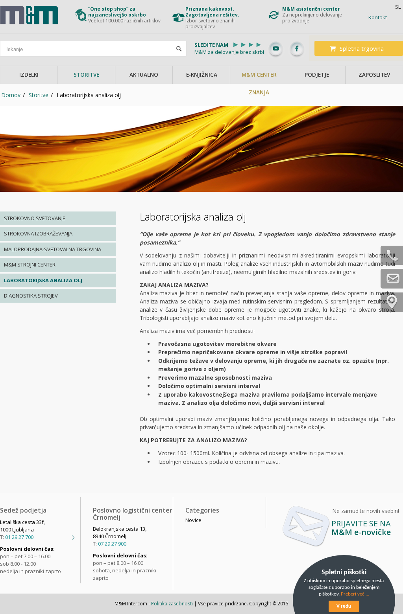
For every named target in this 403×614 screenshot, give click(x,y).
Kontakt (377, 17)
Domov (10, 95)
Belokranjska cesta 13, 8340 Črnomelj (119, 532)
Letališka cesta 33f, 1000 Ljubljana (22, 525)
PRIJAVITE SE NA (361, 527)
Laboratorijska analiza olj (43, 280)
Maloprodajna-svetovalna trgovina (52, 249)
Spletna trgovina (362, 48)
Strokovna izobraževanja (38, 233)
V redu (343, 606)
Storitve (38, 95)
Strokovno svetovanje (34, 218)
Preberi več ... (355, 594)
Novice (193, 520)
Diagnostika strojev (31, 295)
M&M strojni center (29, 264)
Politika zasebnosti (172, 603)
